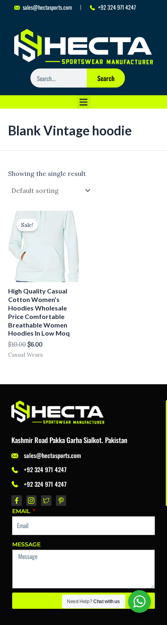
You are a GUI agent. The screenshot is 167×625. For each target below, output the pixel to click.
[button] (83, 102)
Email (22, 511)
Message (26, 544)
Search (106, 78)
